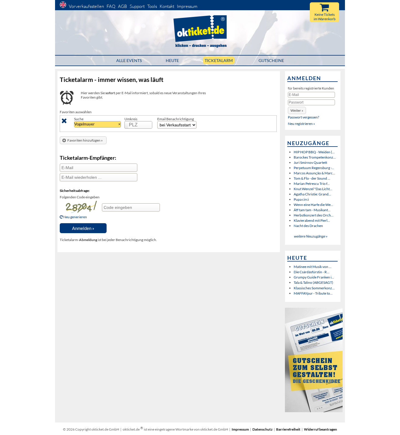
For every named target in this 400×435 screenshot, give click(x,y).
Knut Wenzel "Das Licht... (313, 189)
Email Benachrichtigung (175, 119)
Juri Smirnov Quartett (310, 162)
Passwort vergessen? (303, 117)
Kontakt (167, 6)
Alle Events (129, 60)
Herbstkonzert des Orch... (314, 215)
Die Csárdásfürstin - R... (311, 272)
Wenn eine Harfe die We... (313, 204)
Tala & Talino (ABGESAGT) (313, 282)
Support (137, 6)
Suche (78, 119)
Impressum (187, 6)
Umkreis (130, 119)
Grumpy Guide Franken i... (314, 277)
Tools (152, 6)
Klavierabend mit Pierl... (312, 220)
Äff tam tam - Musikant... (312, 210)
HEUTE (172, 60)
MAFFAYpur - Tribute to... (313, 293)
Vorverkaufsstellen (86, 6)
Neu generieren (75, 217)
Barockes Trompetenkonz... (315, 157)
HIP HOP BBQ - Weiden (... (314, 152)
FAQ (111, 6)
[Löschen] (64, 122)
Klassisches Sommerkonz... (314, 288)
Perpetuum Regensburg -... (314, 168)
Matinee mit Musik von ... (312, 266)
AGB (122, 6)
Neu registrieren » (301, 123)
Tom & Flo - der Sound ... (312, 178)
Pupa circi (301, 199)
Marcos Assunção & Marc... (314, 173)
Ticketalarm (219, 60)
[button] (83, 140)
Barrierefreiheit (288, 429)
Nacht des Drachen (308, 225)
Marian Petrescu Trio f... (312, 183)
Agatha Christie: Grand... (312, 194)
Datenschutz (262, 429)
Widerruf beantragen (320, 429)
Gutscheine (271, 60)
